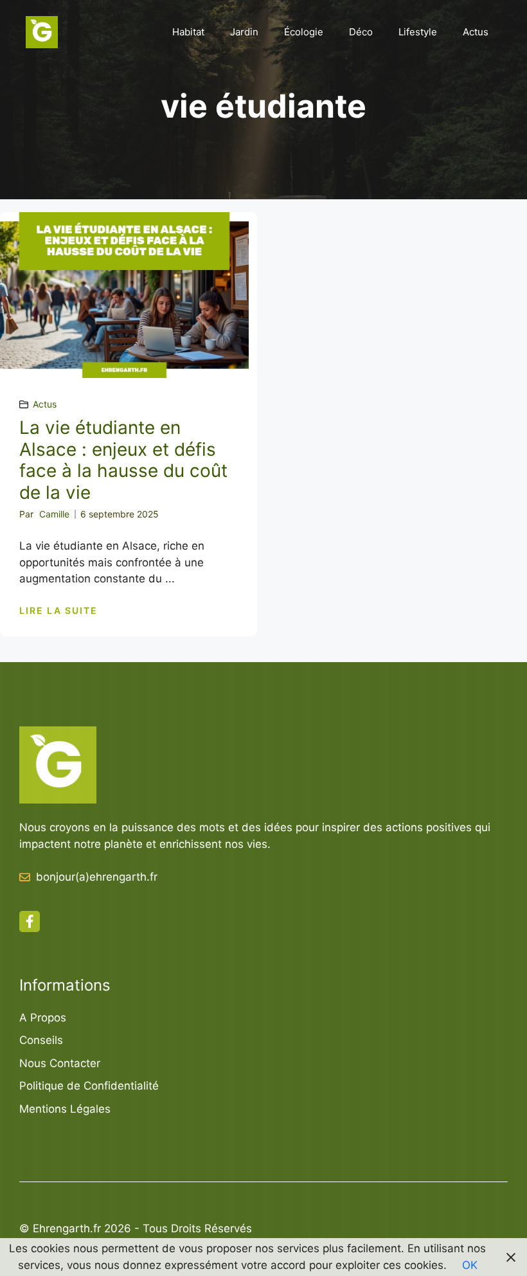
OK (470, 1265)
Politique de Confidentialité (89, 1085)
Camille (54, 513)
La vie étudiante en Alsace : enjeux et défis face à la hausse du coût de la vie (123, 460)
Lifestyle (417, 32)
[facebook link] (29, 921)
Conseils (41, 1040)
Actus (475, 32)
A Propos (42, 1017)
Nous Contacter (59, 1063)
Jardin (244, 32)
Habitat (188, 32)
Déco (361, 32)
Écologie (303, 32)
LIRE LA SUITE (58, 610)
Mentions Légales (65, 1108)
